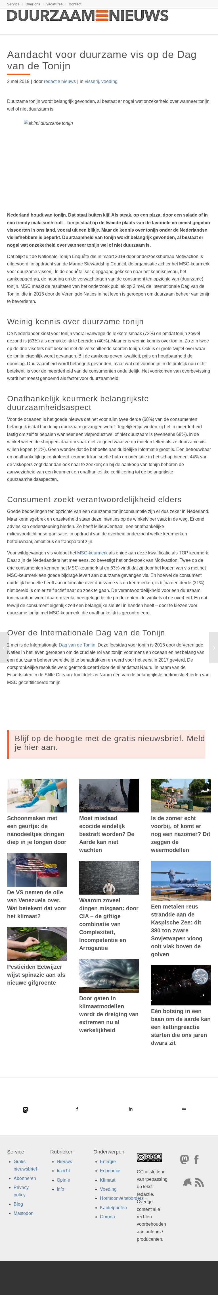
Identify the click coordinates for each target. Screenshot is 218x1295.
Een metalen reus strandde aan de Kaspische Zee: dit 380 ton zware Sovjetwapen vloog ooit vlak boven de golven (176, 930)
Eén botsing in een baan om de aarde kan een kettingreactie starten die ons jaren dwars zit (181, 1027)
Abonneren (25, 1178)
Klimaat (107, 1180)
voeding (109, 81)
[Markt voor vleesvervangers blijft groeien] (4, 647)
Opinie (63, 1180)
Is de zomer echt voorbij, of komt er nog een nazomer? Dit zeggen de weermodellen (180, 834)
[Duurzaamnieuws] (88, 21)
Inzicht (63, 1170)
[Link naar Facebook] (77, 1109)
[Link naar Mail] (184, 1109)
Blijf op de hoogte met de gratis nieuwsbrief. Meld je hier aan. (110, 743)
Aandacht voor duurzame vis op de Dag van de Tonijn (102, 60)
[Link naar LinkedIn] (131, 1109)
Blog (18, 1204)
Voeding (108, 1189)
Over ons (33, 4)
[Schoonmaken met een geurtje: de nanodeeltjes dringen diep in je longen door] (37, 795)
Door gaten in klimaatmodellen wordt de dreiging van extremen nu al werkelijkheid (109, 1014)
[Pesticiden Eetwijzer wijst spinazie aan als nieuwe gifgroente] (37, 944)
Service (13, 4)
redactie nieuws (60, 81)
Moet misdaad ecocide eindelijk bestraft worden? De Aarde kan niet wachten (106, 834)
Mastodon (23, 1213)
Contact (75, 4)
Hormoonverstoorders (122, 1198)
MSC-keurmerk (92, 552)
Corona (107, 1216)
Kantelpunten (113, 1207)
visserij (92, 81)
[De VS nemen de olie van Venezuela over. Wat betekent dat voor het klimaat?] (37, 870)
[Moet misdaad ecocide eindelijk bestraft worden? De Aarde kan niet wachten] (109, 795)
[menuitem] (15, 4)
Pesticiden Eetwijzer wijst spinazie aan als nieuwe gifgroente (36, 975)
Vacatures (54, 4)
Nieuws (64, 1161)
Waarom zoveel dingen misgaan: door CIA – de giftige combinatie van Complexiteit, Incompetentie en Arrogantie (109, 924)
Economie (110, 1170)
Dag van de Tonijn (77, 645)
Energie (108, 1161)
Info (60, 1189)
